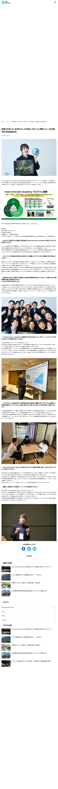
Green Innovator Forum (8, 607)
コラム (3, 611)
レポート (3, 615)
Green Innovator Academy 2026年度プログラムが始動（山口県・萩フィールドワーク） (31, 567)
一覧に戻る (29, 556)
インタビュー (4, 620)
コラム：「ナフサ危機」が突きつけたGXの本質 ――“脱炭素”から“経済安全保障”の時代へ (32, 661)
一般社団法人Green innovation (6, 2)
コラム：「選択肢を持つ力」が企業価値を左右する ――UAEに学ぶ (26, 575)
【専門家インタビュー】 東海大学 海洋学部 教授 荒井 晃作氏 (26, 583)
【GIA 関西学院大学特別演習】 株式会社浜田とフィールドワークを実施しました (29, 591)
